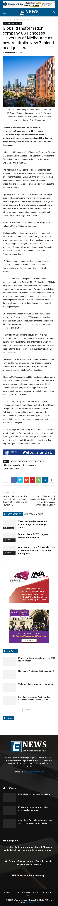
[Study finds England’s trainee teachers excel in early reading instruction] (9, 823)
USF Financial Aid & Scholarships (29, 875)
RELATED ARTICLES (12, 514)
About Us (7, 892)
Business (29, 19)
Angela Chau (10, 52)
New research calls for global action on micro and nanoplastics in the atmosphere (36, 550)
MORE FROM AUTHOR (33, 514)
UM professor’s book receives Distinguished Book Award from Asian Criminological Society (42, 500)
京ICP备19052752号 (33, 903)
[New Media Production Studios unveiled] (9, 674)
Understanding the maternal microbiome (36, 684)
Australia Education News (20, 462)
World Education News (12, 468)
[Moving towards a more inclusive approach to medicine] (9, 810)
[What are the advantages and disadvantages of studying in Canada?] (9, 524)
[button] (54, 12)
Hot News (8, 718)
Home (5, 19)
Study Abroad (8, 528)
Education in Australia (12, 465)
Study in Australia (29, 465)
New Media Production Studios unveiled (36, 671)
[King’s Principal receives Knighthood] (9, 797)
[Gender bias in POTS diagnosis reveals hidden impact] (9, 537)
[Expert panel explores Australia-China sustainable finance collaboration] (9, 700)
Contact (17, 892)
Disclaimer (26, 892)
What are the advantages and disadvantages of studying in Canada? (32, 524)
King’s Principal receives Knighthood (34, 794)
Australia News (38, 462)
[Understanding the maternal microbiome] (9, 687)
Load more (28, 710)
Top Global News (16, 19)
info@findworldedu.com (34, 771)
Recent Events (10, 651)
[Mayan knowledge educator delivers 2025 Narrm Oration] (9, 661)
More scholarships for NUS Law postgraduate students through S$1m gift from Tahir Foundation (16, 500)
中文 (29, 895)
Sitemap (36, 892)
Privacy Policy (47, 892)
